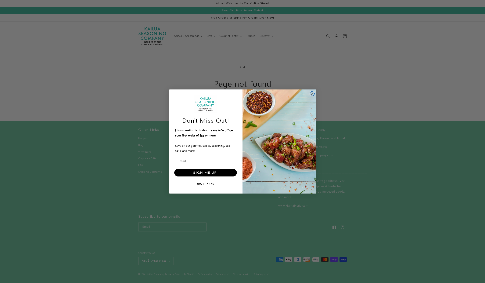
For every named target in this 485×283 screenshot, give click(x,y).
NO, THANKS (205, 184)
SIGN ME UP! (205, 172)
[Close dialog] (312, 93)
